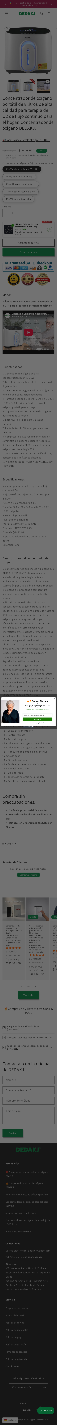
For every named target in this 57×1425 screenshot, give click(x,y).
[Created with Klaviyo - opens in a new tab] (28, 727)
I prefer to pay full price (37, 723)
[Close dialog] (54, 698)
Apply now (37, 719)
